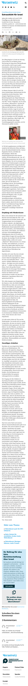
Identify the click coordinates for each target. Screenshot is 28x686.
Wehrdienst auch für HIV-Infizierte (13, 530)
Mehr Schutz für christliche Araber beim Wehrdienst (12, 536)
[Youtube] (11, 7)
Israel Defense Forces (22, 48)
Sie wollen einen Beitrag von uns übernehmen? (14, 599)
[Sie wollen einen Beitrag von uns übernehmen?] (14, 592)
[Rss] (14, 7)
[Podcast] (3, 7)
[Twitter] (8, 7)
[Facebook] (5, 7)
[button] (25, 2)
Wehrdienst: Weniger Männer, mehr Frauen (12, 542)
